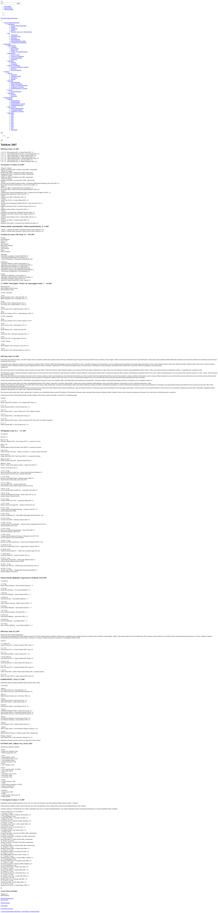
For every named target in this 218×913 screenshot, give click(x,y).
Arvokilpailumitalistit (16, 110)
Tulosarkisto (10, 113)
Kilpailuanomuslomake (17, 105)
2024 (12, 117)
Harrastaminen (11, 53)
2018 (12, 126)
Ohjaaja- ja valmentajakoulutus (19, 51)
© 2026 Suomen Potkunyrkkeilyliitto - (11, 911)
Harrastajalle (7, 44)
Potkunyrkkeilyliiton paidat (18, 41)
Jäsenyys (9, 73)
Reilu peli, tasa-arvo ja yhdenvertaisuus (21, 32)
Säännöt (13, 79)
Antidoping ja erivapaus (17, 87)
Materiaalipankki (15, 39)
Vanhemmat (14, 129)
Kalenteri (13, 62)
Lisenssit (9, 90)
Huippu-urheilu (11, 107)
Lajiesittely (14, 47)
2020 (12, 123)
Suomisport (14, 64)
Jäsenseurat (14, 38)
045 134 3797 (4, 900)
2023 (12, 119)
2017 (12, 128)
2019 (12, 125)
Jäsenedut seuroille (16, 76)
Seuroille (6, 71)
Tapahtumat (10, 61)
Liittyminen (14, 77)
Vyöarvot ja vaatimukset (17, 56)
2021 (12, 122)
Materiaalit (10, 81)
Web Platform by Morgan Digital (30, 911)
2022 (12, 120)
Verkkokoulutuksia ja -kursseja (19, 88)
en (8, 137)
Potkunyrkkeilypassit (16, 84)
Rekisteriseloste (8, 8)
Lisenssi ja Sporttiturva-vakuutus (19, 67)
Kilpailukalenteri (15, 100)
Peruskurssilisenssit (16, 70)
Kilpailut (9, 99)
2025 (12, 116)
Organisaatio (10, 24)
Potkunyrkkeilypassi (16, 58)
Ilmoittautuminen (15, 102)
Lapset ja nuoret (15, 55)
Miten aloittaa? (15, 48)
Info (8, 33)
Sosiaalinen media (16, 36)
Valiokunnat (14, 28)
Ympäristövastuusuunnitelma (18, 42)
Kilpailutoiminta (8, 97)
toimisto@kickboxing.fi (7, 898)
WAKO (13, 30)
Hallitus (13, 27)
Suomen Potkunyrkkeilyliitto (12, 22)
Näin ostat (13, 68)
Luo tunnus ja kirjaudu (7, 908)
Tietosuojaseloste (8, 9)
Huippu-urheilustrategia (17, 108)
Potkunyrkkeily (11, 45)
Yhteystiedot (7, 6)
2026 (12, 114)
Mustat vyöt (14, 50)
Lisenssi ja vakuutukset (13, 65)
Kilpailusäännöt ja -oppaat (18, 103)
